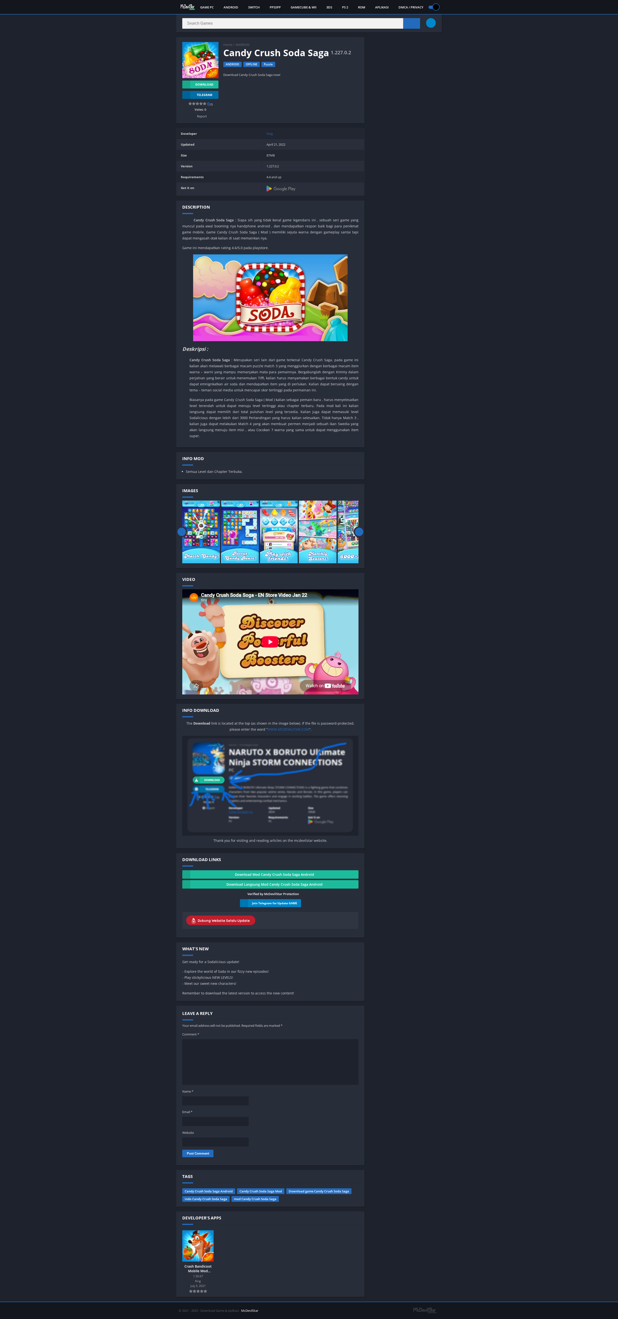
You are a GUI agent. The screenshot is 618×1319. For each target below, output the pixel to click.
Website (188, 1132)
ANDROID (231, 7)
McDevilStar (249, 1310)
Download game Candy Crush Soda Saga (319, 1191)
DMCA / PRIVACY (411, 7)
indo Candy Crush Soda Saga (206, 1199)
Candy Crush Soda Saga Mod (260, 1191)
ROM (361, 7)
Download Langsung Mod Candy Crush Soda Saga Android (274, 884)
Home (227, 44)
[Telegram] (431, 23)
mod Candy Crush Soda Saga (255, 1199)
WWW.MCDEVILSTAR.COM (288, 729)
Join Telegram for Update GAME (274, 903)
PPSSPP (275, 7)
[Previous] (181, 532)
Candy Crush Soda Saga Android (209, 1191)
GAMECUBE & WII (303, 7)
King (270, 133)
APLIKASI (382, 7)
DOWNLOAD (204, 84)
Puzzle (268, 64)
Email (187, 1112)
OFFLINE (251, 64)
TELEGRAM (204, 95)
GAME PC (207, 7)
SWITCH (254, 7)
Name (187, 1091)
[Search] (411, 23)
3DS (329, 7)
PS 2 (345, 7)
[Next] (359, 532)
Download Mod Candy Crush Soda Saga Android (274, 874)
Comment (190, 1034)
